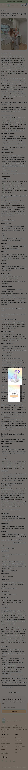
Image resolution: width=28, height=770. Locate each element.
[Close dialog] (19, 368)
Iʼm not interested (14, 397)
